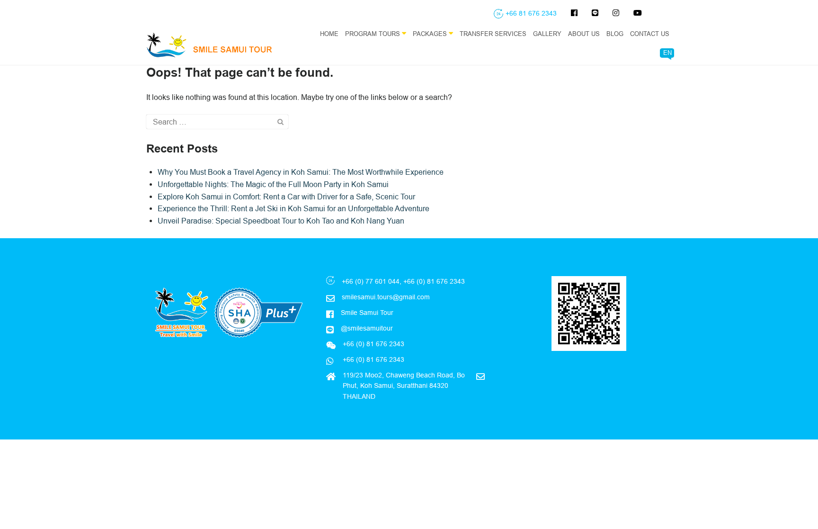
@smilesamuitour (367, 328)
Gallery (547, 33)
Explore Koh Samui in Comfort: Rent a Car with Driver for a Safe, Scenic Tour (286, 196)
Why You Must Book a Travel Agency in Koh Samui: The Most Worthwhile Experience (301, 172)
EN (667, 52)
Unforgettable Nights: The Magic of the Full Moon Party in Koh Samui (273, 184)
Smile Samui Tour (367, 312)
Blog (614, 33)
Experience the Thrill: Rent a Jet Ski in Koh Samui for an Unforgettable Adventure (293, 208)
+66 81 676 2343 (531, 13)
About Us (584, 33)
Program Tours (373, 33)
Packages (431, 33)
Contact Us (649, 33)
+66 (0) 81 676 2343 (372, 359)
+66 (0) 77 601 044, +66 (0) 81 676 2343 (403, 281)
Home (329, 33)
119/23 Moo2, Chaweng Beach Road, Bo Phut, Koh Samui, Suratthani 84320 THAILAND (404, 385)
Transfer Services (493, 33)
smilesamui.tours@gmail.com (386, 297)
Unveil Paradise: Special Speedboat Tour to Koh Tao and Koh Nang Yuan (281, 220)
